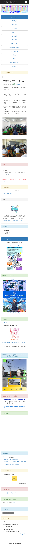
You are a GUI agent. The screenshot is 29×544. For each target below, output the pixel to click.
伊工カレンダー (7, 181)
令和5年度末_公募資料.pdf (9, 493)
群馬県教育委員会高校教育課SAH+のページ (13, 220)
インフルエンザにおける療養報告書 (11, 464)
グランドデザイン (14, 245)
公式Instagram (6, 323)
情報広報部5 (18, 84)
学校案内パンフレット (14, 279)
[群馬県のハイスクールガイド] (14, 478)
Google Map (23, 534)
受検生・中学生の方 (7, 193)
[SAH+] (14, 208)
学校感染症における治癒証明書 (10, 459)
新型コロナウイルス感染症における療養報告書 (14, 462)
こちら (13, 503)
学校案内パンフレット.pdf (14, 313)
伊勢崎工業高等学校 (10, 2)
